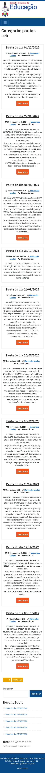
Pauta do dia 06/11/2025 (22, 185)
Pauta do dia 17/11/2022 (22, 547)
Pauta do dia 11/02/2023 (22, 484)
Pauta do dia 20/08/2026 (16, 708)
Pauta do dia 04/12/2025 (22, 47)
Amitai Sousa (22, 768)
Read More (23, 104)
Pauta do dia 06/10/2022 (22, 613)
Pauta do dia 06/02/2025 (22, 421)
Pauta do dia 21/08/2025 (22, 289)
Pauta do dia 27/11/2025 (22, 116)
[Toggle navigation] (5, 22)
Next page (17, 679)
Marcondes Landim (32, 361)
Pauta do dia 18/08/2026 (16, 714)
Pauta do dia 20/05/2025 (22, 355)
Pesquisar (8, 688)
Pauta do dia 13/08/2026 (16, 721)
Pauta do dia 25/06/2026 (16, 734)
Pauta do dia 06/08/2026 (16, 727)
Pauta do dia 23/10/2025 (22, 251)
